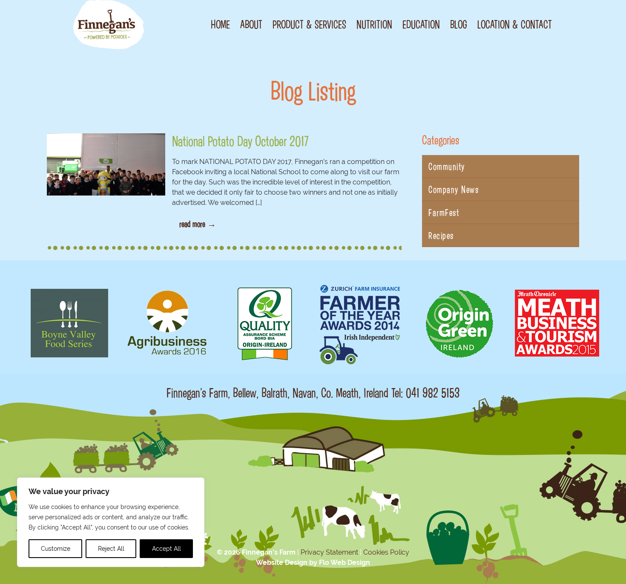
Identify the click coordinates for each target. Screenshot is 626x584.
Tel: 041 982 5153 (425, 392)
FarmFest (443, 212)
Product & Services (309, 24)
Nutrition (374, 24)
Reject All (111, 548)
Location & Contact (514, 24)
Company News (453, 189)
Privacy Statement (329, 552)
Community (446, 166)
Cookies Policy (386, 552)
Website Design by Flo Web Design (313, 562)
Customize (55, 548)
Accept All (166, 548)
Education (421, 24)
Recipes (441, 235)
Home (220, 24)
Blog (458, 24)
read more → (197, 223)
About (251, 24)
